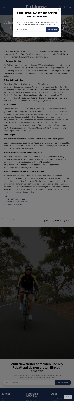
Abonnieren (52, 29)
